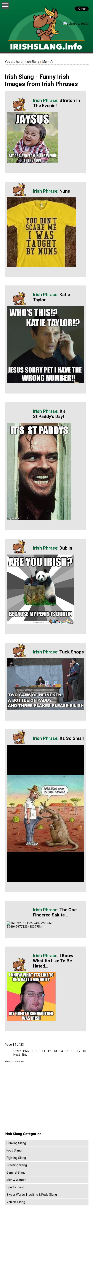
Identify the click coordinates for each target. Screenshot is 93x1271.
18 (84, 1051)
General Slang (16, 1172)
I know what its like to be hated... (53, 961)
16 (72, 1051)
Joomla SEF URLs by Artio (14, 1062)
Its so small (71, 738)
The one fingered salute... (55, 912)
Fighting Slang (16, 1158)
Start (17, 1051)
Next (16, 1054)
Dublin (65, 548)
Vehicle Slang (15, 1202)
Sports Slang (15, 1187)
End (24, 1054)
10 (37, 1051)
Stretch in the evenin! (56, 103)
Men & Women (16, 1180)
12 (49, 1051)
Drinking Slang (16, 1143)
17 (78, 1051)
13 (55, 1051)
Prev (26, 1051)
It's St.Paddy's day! (49, 414)
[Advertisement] (41, 1097)
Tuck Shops (71, 652)
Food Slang (14, 1150)
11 (43, 1051)
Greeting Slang (16, 1165)
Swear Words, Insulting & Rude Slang (31, 1194)
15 (67, 1051)
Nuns (64, 191)
